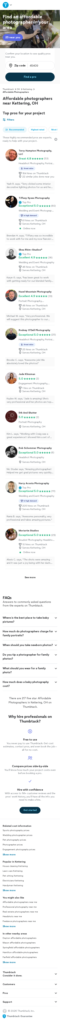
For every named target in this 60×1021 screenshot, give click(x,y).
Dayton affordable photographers (19, 938)
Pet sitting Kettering (13, 876)
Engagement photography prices (19, 849)
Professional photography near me (19, 907)
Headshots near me (12, 916)
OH (18, 89)
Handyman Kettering (13, 885)
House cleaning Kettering (15, 866)
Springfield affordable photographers (21, 947)
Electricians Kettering (13, 880)
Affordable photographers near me (20, 902)
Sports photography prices (16, 830)
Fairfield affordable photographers (20, 957)
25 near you (12, 37)
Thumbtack (8, 89)
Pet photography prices (14, 840)
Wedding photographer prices (17, 835)
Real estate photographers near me (20, 912)
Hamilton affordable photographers (20, 952)
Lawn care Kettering (12, 871)
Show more (9, 854)
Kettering (27, 89)
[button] (25, 202)
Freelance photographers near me (19, 921)
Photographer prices (13, 845)
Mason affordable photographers (19, 943)
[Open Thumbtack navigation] (7, 5)
